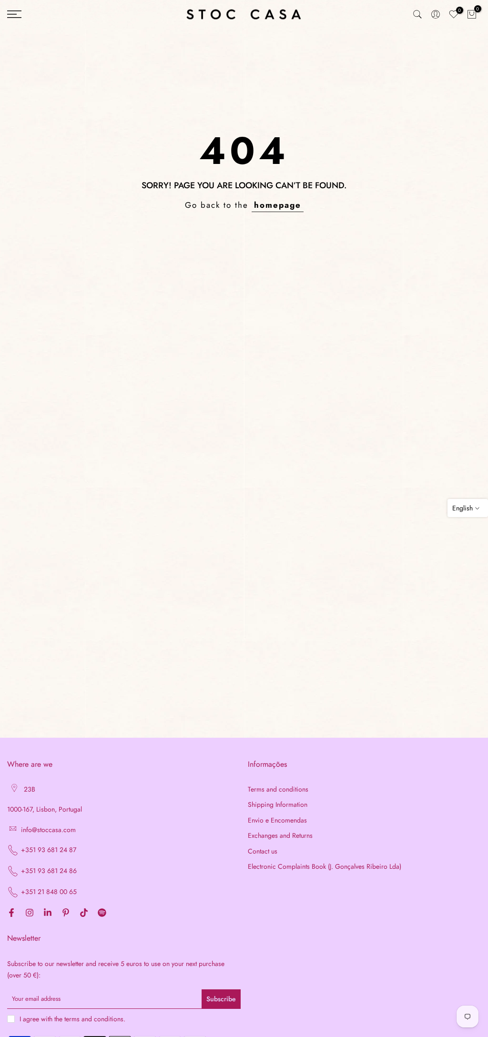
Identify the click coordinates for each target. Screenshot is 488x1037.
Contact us (262, 851)
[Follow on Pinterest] (65, 913)
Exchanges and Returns (280, 835)
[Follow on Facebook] (11, 913)
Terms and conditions (278, 789)
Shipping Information (277, 804)
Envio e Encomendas (277, 820)
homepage (277, 205)
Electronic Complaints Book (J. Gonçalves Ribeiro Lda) (324, 866)
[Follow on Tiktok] (84, 913)
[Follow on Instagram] (29, 913)
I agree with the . (72, 1019)
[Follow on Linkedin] (47, 913)
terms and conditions (93, 1019)
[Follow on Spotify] (102, 913)
